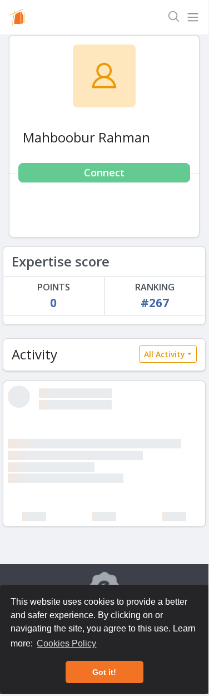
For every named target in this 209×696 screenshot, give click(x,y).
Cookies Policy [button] (66, 643)
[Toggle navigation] (193, 17)
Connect (104, 172)
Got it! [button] (104, 672)
